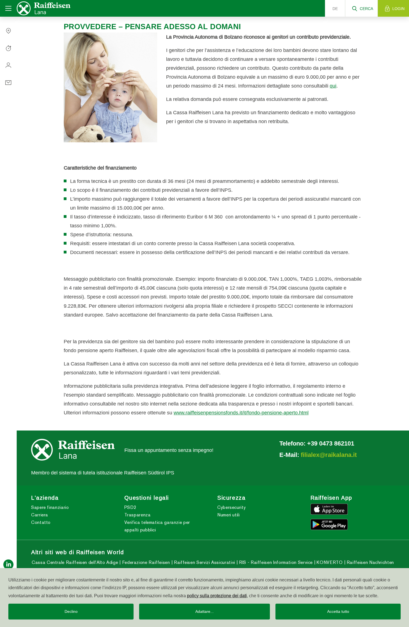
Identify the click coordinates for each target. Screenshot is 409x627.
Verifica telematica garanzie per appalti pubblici (157, 526)
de (335, 8)
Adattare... (204, 611)
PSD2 (130, 507)
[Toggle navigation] (8, 8)
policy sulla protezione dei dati (217, 595)
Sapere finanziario (50, 507)
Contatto (41, 522)
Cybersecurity (231, 507)
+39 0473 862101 (330, 443)
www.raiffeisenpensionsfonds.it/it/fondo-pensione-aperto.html (241, 412)
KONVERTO (329, 562)
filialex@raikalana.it (329, 454)
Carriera (39, 514)
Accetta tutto (338, 611)
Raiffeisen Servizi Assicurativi (204, 562)
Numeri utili (228, 514)
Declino (71, 611)
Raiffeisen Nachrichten (369, 562)
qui (333, 86)
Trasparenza (137, 514)
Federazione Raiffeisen (145, 562)
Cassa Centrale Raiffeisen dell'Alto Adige (75, 562)
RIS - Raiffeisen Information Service (275, 562)
